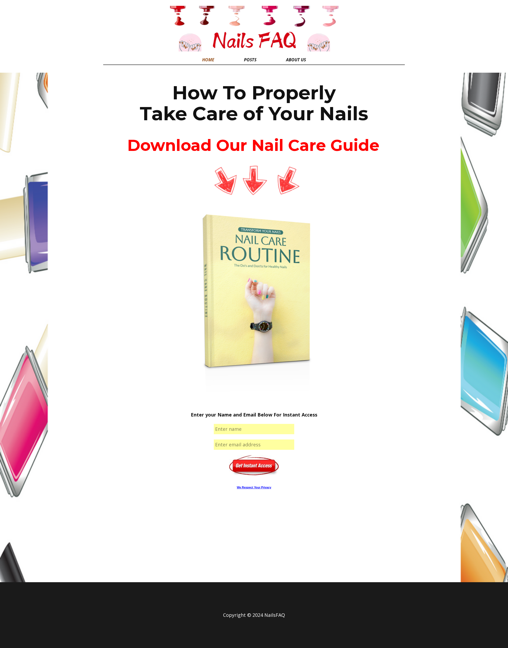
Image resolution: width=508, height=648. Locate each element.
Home (208, 60)
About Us (296, 60)
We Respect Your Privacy (254, 487)
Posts (250, 60)
